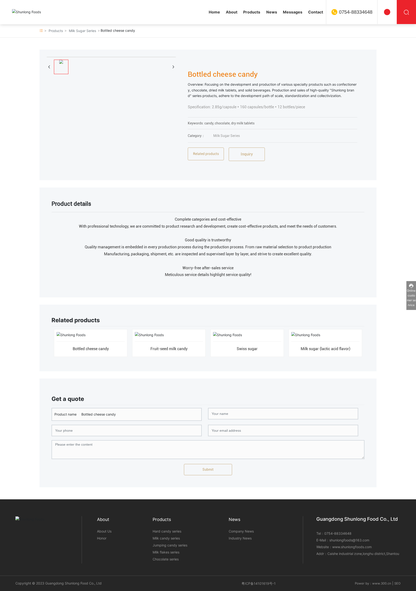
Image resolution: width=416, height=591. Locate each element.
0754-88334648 (355, 12)
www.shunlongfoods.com (352, 547)
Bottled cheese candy (91, 349)
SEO (397, 583)
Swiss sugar (247, 349)
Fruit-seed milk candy (169, 349)
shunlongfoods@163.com (349, 540)
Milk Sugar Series (82, 31)
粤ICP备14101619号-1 (258, 583)
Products (56, 31)
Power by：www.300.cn (373, 583)
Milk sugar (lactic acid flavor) (325, 349)
